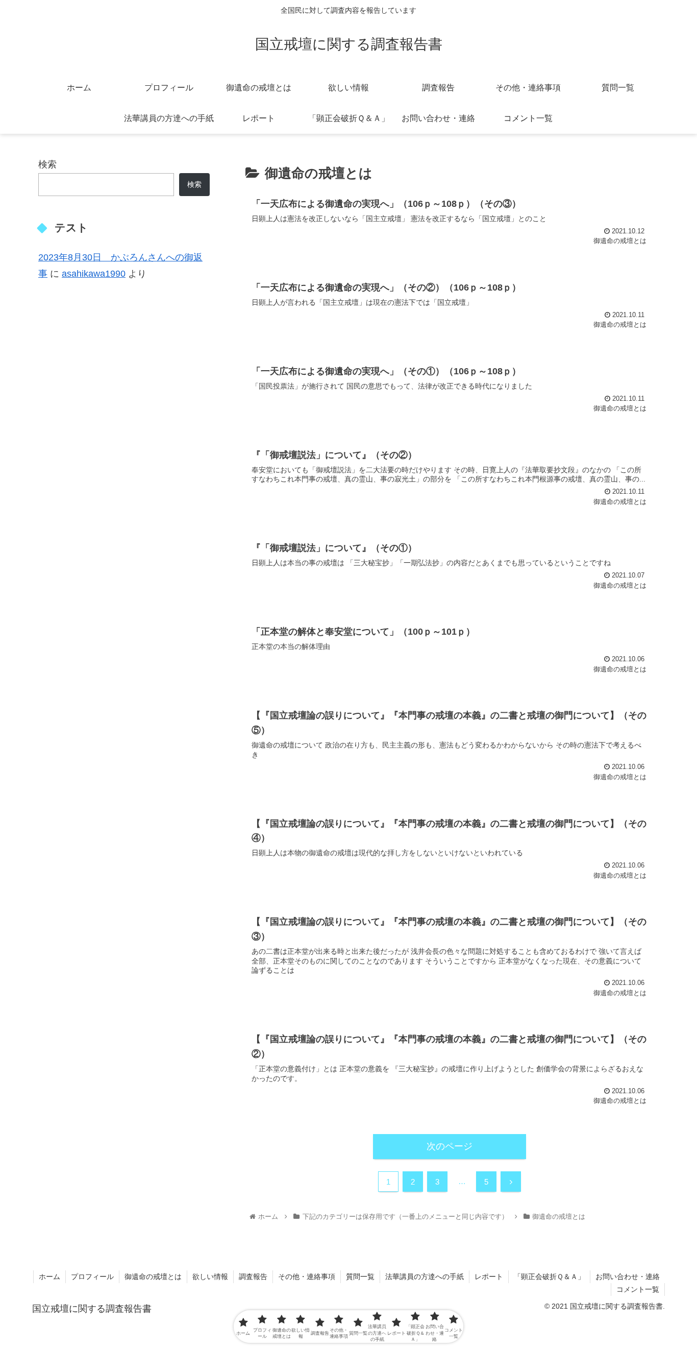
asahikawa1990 (94, 274)
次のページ (449, 1146)
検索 (47, 164)
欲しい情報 (210, 1276)
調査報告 (253, 1276)
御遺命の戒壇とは (153, 1276)
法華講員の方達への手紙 (424, 1276)
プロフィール (92, 1276)
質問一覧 (360, 1276)
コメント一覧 (637, 1289)
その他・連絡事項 (306, 1276)
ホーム (49, 1276)
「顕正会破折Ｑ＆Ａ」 (549, 1276)
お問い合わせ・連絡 (627, 1276)
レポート (489, 1276)
